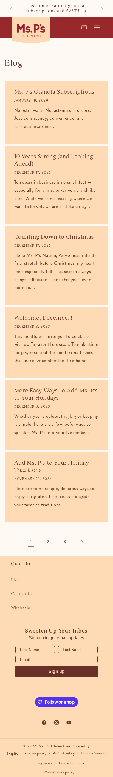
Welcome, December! (43, 318)
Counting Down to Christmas (54, 237)
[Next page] (82, 542)
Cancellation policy (59, 772)
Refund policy (64, 753)
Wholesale (20, 607)
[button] (97, 28)
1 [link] (31, 541)
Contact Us (22, 594)
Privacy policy (35, 753)
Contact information (75, 763)
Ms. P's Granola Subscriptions (54, 92)
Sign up (57, 671)
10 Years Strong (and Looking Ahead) (53, 160)
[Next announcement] (102, 8)
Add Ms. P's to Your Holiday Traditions (51, 466)
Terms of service (94, 753)
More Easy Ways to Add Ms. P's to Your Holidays (56, 394)
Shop (16, 580)
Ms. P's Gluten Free (54, 746)
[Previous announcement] (11, 8)
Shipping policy (41, 763)
